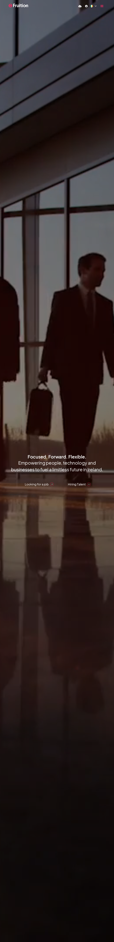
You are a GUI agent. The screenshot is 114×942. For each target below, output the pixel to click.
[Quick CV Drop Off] (80, 6)
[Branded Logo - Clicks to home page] (18, 6)
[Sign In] (86, 6)
